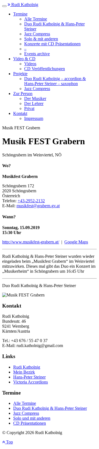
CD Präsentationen (29, 423)
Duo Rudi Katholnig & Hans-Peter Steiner (50, 408)
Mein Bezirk (24, 372)
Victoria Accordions (30, 382)
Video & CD (24, 58)
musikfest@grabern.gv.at (38, 205)
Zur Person (22, 93)
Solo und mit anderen (31, 418)
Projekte (20, 73)
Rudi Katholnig (24, 4)
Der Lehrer (33, 103)
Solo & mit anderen (41, 38)
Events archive (37, 53)
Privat (29, 108)
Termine (20, 14)
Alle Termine (35, 19)
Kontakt (20, 113)
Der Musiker (35, 98)
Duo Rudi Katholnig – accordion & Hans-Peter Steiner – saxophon (55, 81)
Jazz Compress (37, 33)
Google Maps (76, 242)
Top (9, 442)
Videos (30, 63)
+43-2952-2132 (31, 200)
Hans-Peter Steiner (29, 377)
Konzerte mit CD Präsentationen (52, 43)
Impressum (33, 118)
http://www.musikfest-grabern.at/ (30, 242)
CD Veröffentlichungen (44, 68)
